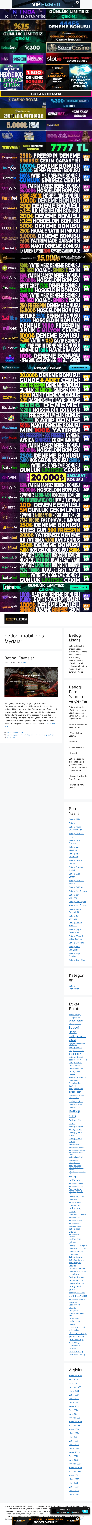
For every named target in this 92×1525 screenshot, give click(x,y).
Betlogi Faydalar (19, 658)
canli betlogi (74, 1318)
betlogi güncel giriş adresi (76, 1147)
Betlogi (72, 823)
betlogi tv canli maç (77, 1268)
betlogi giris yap (74, 1107)
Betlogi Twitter (76, 1277)
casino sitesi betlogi (74, 1322)
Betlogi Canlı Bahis (75, 1063)
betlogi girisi (76, 1101)
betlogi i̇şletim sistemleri (76, 1186)
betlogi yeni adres (75, 1288)
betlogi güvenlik (73, 1160)
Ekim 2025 (73, 1379)
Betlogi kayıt (75, 1189)
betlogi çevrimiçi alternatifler (77, 1299)
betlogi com (75, 1091)
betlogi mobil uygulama (75, 1220)
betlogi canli (75, 1053)
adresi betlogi (75, 1015)
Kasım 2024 (74, 1406)
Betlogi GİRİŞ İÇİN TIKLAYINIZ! (46, 94)
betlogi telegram (75, 1263)
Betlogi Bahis (74, 1030)
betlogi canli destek (76, 1057)
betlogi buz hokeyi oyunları (76, 1051)
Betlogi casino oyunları (75, 1084)
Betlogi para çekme (75, 1241)
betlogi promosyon (78, 1245)
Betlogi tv (72, 1266)
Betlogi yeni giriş (78, 1295)
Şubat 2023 (74, 1487)
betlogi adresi (76, 1020)
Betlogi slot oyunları (76, 1257)
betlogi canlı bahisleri (75, 1066)
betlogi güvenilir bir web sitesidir (76, 1153)
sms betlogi (72, 1348)
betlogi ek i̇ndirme (74, 1098)
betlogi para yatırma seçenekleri (74, 1235)
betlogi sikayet (74, 1254)
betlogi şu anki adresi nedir (76, 1314)
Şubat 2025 (74, 1395)
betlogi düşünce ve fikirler (76, 1095)
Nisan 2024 (74, 1433)
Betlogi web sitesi (76, 1280)
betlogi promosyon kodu (78, 1248)
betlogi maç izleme (75, 1210)
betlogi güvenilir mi (75, 1157)
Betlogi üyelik (74, 1305)
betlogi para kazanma (75, 1226)
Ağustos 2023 (75, 1464)
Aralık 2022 (74, 1494)
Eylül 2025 (73, 1383)
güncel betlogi (76, 1339)
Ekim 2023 (73, 1456)
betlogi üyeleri (73, 1302)
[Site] (46, 158)
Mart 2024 (73, 1437)
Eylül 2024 (73, 1414)
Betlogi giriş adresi (75, 1122)
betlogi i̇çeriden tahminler (76, 1183)
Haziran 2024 (75, 1425)
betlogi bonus (75, 1047)
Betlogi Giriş (74, 819)
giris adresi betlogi (77, 1327)
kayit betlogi (74, 1342)
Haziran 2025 (75, 1387)
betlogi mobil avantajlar (77, 1214)
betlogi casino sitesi (76, 1089)
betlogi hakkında (75, 1166)
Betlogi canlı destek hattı (78, 1077)
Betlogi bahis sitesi (77, 1038)
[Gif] (46, 258)
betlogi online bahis (74, 1223)
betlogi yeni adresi (77, 1293)
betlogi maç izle (74, 1205)
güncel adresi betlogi (76, 1336)
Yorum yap (11, 737)
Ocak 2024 (74, 1445)
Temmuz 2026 (75, 1376)
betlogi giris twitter (75, 1104)
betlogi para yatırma (74, 1230)
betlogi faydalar (13, 735)
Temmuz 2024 (75, 1422)
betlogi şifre (72, 1308)
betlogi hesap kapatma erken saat (77, 1172)
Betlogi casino (74, 1080)
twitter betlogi (76, 1351)
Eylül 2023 (73, 1460)
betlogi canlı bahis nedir (76, 1068)
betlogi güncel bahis (75, 1144)
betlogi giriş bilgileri (76, 1127)
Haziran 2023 (75, 1471)
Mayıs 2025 (74, 1391)
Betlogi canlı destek (74, 1073)
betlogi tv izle (75, 1274)
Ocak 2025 (74, 1399)
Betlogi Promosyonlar (15, 732)
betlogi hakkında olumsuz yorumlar (76, 1168)
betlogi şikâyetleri (74, 1311)
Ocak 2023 (74, 1491)
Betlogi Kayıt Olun (77, 960)
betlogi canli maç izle (78, 1060)
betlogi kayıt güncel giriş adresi (76, 1192)
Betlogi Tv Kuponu (77, 887)
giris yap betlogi (78, 1333)
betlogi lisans (73, 1199)
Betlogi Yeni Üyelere (78, 905)
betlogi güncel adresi (75, 1140)
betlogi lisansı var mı (75, 1202)
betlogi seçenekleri (76, 1251)
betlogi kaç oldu (76, 1196)
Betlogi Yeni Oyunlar (78, 891)
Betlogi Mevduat (76, 943)
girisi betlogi (74, 1330)
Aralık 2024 (74, 1402)
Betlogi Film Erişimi (77, 902)
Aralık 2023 (74, 1448)
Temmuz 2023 (75, 1468)
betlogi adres (74, 1017)
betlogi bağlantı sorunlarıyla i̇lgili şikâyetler (77, 1044)
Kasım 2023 (74, 1452)
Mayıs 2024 (74, 1429)
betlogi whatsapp (77, 1283)
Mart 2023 (73, 1483)
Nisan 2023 (74, 1479)
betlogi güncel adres (75, 1134)
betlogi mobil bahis (74, 1217)
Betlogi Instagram (26, 735)
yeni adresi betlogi (77, 1354)
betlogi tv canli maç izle (77, 1271)
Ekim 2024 (73, 1410)
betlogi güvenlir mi (74, 1163)
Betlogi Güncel (75, 1129)
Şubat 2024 (74, 1441)
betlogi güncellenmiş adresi (77, 1150)
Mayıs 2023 (74, 1475)
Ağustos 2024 (75, 1418)
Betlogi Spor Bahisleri (76, 1260)
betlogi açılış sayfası (75, 1024)
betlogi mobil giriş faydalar (44, 735)
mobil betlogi (74, 1345)
